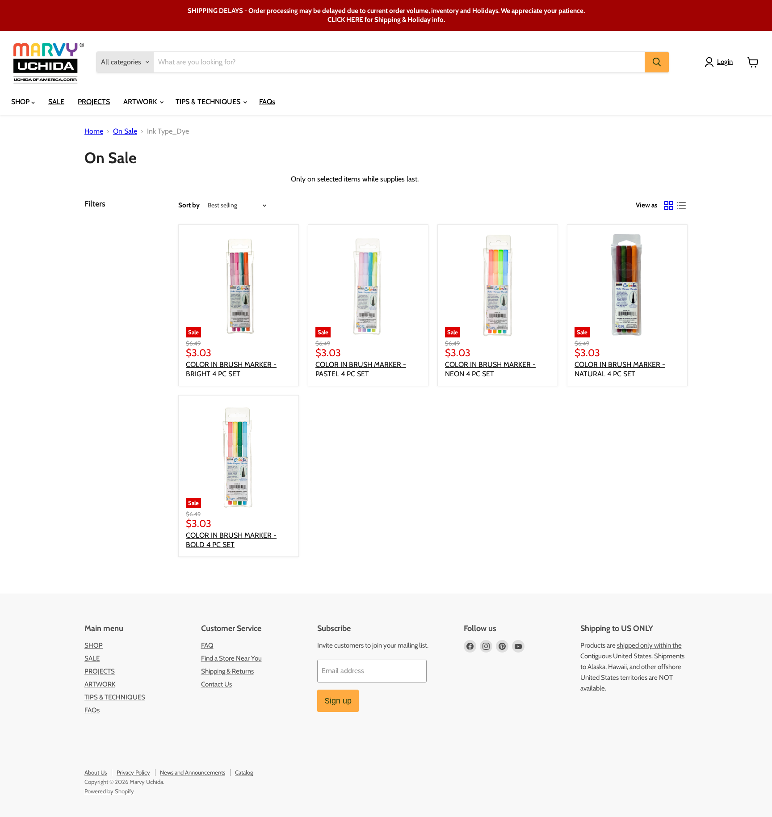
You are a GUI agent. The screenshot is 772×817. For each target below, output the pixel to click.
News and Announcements (192, 772)
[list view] (681, 205)
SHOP (21, 101)
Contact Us (216, 684)
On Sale (125, 131)
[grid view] (669, 205)
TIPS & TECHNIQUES (209, 101)
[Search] (657, 62)
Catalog (244, 772)
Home (93, 131)
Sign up (338, 700)
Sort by (189, 205)
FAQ (207, 645)
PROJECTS (94, 101)
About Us (95, 772)
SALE (56, 101)
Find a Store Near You (231, 658)
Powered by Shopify (109, 791)
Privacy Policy (133, 772)
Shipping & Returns (227, 671)
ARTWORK (141, 101)
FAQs (267, 101)
